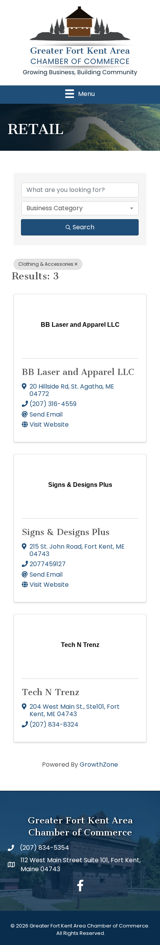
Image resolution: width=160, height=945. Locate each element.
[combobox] (80, 208)
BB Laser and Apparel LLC (78, 372)
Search (83, 227)
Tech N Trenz (50, 692)
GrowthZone (99, 764)
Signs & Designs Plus (66, 532)
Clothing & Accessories (45, 264)
